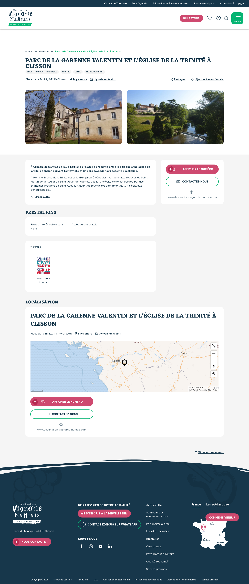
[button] (226, 18)
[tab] (196, 507)
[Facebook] (81, 546)
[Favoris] (218, 18)
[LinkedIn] (110, 546)
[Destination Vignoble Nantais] (20, 17)
